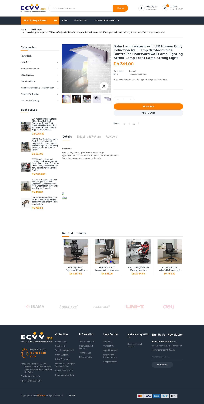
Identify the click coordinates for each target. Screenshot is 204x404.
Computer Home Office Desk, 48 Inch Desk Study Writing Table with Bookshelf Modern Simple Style (45, 201)
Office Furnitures (62, 359)
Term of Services (87, 341)
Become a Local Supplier (135, 345)
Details (67, 136)
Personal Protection (64, 370)
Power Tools (26, 56)
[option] (66, 99)
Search (72, 395)
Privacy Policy (85, 357)
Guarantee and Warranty (86, 347)
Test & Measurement (64, 350)
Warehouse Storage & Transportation (65, 365)
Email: (23, 376)
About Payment (110, 350)
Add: (23, 364)
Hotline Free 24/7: (38, 350)
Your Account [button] (152, 9)
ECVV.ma (41, 395)
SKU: (116, 75)
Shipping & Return (89, 136)
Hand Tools (60, 346)
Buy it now (148, 106)
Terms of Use (85, 353)
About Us (107, 341)
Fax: (23, 381)
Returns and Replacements (110, 356)
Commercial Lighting (64, 375)
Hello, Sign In (151, 6)
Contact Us (108, 346)
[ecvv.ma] (33, 6)
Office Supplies (61, 355)
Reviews (111, 136)
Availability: (119, 71)
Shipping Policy (110, 362)
